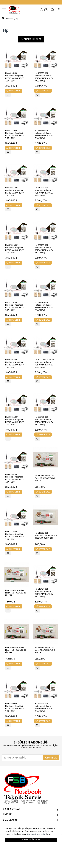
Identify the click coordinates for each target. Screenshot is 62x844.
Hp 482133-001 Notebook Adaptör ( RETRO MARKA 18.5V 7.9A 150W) (44, 134)
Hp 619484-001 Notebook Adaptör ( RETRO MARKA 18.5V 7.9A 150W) (44, 593)
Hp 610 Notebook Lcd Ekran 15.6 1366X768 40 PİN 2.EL (45, 478)
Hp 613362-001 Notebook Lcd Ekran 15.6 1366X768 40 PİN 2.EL (46, 535)
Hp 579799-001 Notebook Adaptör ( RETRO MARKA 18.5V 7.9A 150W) (44, 249)
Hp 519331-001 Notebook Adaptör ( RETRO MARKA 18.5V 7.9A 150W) (14, 192)
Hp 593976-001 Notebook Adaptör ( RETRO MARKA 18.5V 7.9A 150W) (14, 363)
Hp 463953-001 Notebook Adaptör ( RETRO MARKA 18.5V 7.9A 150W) (14, 77)
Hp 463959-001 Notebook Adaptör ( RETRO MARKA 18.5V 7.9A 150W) (44, 77)
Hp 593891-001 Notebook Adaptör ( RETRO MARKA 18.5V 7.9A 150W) (44, 306)
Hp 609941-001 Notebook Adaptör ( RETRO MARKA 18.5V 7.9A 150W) (14, 478)
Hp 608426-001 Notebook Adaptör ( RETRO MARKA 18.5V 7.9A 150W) (14, 421)
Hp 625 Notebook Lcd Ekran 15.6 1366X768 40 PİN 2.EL (45, 650)
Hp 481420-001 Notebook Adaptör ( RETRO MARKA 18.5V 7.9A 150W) (14, 134)
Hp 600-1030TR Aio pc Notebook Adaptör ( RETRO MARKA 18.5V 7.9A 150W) (44, 363)
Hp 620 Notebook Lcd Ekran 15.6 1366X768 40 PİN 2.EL (15, 650)
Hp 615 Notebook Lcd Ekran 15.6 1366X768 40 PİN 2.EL (15, 592)
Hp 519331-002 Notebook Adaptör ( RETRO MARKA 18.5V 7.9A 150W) (44, 192)
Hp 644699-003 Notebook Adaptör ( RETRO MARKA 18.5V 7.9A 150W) (44, 707)
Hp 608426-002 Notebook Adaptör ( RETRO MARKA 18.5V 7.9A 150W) (44, 421)
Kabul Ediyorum (31, 839)
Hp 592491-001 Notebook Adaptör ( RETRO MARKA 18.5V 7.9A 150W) (14, 306)
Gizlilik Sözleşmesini (36, 834)
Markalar (10, 19)
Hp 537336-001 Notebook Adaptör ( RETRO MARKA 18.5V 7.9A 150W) (14, 249)
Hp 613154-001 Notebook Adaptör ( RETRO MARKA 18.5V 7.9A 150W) (14, 535)
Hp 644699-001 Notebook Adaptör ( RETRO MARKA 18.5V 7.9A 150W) (14, 707)
